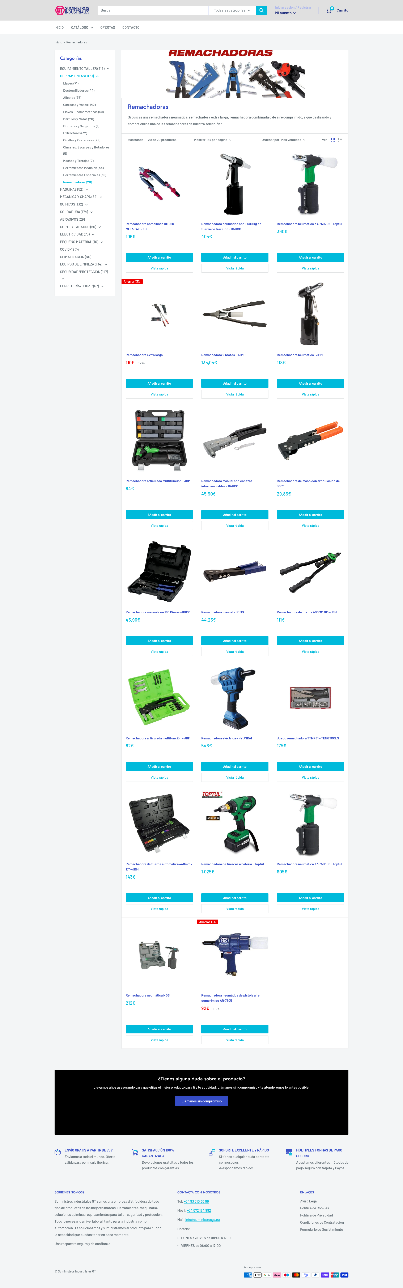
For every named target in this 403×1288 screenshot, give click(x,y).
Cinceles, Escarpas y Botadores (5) (86, 150)
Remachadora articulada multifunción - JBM (158, 481)
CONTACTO (131, 27)
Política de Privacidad (316, 1215)
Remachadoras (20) (77, 182)
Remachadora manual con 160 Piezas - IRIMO (158, 612)
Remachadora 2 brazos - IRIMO (223, 355)
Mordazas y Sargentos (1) (81, 126)
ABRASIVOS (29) (72, 219)
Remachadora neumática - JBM (300, 355)
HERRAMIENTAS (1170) (77, 76)
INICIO (59, 27)
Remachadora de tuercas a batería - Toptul (232, 864)
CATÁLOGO (79, 27)
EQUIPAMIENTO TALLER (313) (82, 68)
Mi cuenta (283, 12)
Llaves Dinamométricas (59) (83, 112)
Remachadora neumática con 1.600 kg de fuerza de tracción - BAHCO (231, 226)
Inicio (58, 42)
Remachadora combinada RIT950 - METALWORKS (151, 226)
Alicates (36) (72, 97)
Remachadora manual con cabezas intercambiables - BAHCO (226, 483)
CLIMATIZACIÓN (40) (75, 257)
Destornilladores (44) (78, 90)
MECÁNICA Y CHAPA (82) (79, 196)
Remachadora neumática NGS (148, 995)
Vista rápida (159, 268)
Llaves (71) (71, 83)
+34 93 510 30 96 (196, 1201)
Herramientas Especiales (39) (84, 175)
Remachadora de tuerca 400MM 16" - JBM (307, 612)
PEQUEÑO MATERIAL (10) (79, 241)
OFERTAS (107, 27)
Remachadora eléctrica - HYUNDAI (226, 738)
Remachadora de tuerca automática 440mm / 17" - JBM (159, 866)
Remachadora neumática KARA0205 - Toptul (309, 224)
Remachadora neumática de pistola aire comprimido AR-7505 (230, 997)
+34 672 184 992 (199, 1210)
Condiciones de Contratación (322, 1222)
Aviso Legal (309, 1201)
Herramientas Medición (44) (83, 168)
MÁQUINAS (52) (72, 189)
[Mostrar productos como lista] (340, 140)
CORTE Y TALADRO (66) (78, 227)
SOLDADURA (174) (74, 211)
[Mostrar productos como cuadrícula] (333, 140)
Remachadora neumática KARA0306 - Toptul (309, 864)
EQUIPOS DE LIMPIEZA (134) (81, 264)
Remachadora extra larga (144, 355)
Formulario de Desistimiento (321, 1229)
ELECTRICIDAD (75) (75, 234)
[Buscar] (261, 10)
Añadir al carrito (159, 257)
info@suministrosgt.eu (202, 1219)
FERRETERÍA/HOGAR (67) (79, 286)
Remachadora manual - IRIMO (222, 612)
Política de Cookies (314, 1208)
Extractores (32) (75, 133)
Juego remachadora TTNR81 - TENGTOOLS (308, 738)
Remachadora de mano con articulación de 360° (308, 483)
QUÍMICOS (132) (72, 204)
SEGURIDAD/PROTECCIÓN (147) (84, 271)
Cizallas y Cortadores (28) (81, 140)
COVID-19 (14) (70, 249)
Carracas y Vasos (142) (79, 105)
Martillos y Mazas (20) (78, 119)
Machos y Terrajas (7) (78, 161)
